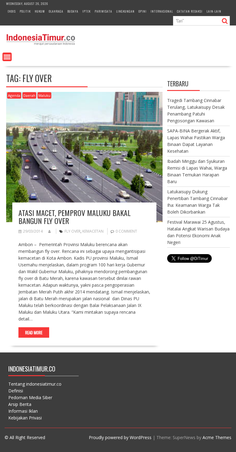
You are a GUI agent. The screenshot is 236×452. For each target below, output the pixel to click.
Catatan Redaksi (190, 11)
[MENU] (7, 57)
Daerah (29, 95)
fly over (73, 231)
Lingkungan (125, 11)
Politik (25, 11)
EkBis (12, 11)
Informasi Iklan (23, 411)
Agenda (14, 95)
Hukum (40, 11)
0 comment (126, 231)
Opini (143, 11)
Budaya (72, 11)
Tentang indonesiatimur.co (34, 384)
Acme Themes (217, 437)
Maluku (44, 95)
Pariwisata (103, 11)
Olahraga (56, 11)
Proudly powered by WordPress (120, 437)
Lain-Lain (213, 11)
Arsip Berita (19, 404)
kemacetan (93, 231)
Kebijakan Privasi (25, 418)
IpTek (86, 11)
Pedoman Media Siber (30, 397)
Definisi (15, 391)
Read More (33, 332)
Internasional (162, 11)
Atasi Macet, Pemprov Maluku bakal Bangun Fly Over (74, 216)
